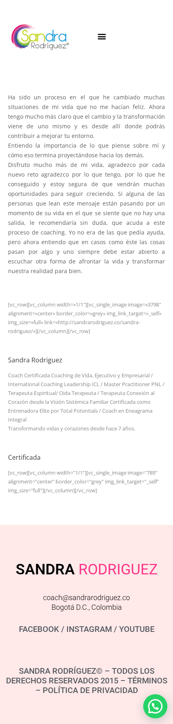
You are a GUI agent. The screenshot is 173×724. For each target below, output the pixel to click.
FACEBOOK (39, 629)
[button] (101, 36)
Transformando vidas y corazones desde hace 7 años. (71, 428)
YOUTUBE (136, 629)
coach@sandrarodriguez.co (86, 597)
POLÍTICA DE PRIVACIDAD (90, 690)
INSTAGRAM (89, 629)
